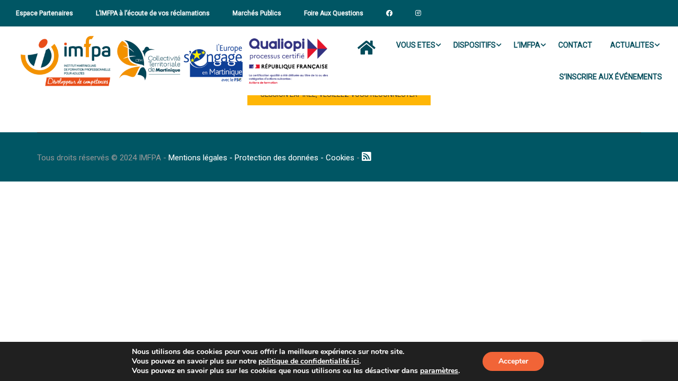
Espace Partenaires (44, 13)
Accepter (513, 361)
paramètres (439, 371)
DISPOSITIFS (474, 45)
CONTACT (575, 45)
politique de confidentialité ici (308, 361)
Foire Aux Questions (333, 13)
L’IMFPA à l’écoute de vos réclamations (153, 13)
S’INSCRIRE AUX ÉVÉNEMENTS (610, 76)
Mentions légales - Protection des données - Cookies (261, 157)
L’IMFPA (527, 45)
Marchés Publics (257, 13)
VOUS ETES (415, 45)
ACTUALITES (632, 45)
